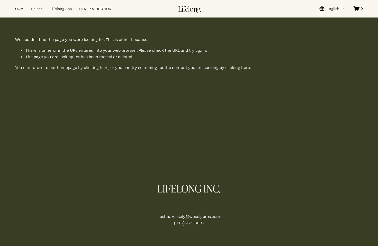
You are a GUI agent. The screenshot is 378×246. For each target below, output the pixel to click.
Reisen (37, 8)
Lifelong (189, 8)
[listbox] (332, 8)
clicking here (96, 67)
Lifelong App (61, 8)
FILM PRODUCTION (95, 8)
